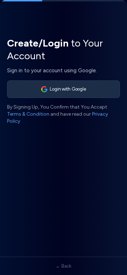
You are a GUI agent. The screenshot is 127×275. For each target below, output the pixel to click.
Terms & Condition (28, 114)
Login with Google (68, 89)
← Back (63, 266)
